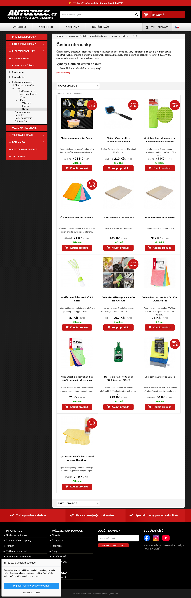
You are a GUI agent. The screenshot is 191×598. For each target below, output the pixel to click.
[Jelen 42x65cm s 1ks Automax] (159, 193)
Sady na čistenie (23, 118)
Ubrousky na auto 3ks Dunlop (160, 377)
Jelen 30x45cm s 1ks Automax (118, 217)
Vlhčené (26, 103)
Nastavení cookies (31, 592)
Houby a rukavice (28, 94)
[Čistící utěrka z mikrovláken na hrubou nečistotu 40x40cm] (159, 113)
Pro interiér (18, 72)
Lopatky (19, 115)
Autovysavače (22, 112)
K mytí (18, 88)
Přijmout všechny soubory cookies (31, 585)
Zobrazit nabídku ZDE (111, 3)
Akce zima (72, 27)
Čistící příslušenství (22, 82)
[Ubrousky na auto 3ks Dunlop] (159, 352)
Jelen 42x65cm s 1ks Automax (160, 217)
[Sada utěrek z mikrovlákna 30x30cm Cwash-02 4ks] (159, 272)
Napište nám (100, 27)
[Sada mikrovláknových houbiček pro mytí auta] (118, 272)
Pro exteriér (18, 77)
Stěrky (22, 97)
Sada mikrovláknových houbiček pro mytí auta (118, 299)
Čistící (25, 109)
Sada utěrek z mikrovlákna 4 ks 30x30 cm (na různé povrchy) (77, 378)
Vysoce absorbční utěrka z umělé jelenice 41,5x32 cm (77, 458)
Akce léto (46, 27)
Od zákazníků (59, 556)
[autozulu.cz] (32, 14)
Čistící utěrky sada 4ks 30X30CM (77, 217)
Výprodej (19, 27)
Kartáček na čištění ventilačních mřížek (77, 299)
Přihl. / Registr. (160, 27)
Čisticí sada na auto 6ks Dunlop (77, 138)
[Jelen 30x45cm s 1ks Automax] (118, 193)
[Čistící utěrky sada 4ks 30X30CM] (77, 193)
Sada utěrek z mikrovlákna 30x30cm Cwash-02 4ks (160, 299)
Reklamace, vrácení (16, 551)
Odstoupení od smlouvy (18, 556)
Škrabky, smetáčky (24, 85)
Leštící (25, 106)
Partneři (10, 546)
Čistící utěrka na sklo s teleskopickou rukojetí (118, 140)
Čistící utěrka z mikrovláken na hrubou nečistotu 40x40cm (159, 140)
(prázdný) (158, 15)
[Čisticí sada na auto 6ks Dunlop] (77, 113)
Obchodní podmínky (16, 535)
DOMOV (60, 36)
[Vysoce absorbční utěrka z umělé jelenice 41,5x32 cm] (77, 431)
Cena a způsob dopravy (18, 540)
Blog (54, 551)
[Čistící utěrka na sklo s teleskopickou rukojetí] (118, 113)
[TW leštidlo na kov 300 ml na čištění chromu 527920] (118, 352)
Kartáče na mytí (27, 91)
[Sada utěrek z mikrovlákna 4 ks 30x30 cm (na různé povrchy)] (77, 352)
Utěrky (22, 100)
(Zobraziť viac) (63, 73)
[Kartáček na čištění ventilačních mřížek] (77, 272)
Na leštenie (21, 121)
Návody (56, 535)
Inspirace (57, 546)
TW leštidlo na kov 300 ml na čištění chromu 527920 (118, 378)
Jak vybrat (57, 540)
